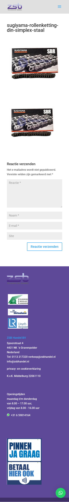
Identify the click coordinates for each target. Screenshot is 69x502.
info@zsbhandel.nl (18, 361)
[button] (61, 493)
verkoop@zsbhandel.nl (42, 356)
